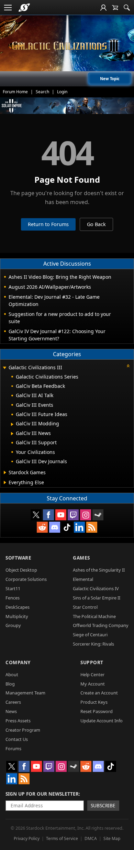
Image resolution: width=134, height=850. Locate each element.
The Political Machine (94, 616)
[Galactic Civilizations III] (67, 46)
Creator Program (22, 730)
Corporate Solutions (26, 579)
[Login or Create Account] (103, 7)
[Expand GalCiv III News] (12, 433)
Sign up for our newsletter (42, 793)
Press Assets (18, 721)
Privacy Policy (27, 838)
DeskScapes (17, 607)
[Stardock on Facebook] (48, 515)
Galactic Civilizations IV (96, 588)
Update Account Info (101, 721)
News (11, 711)
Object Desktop (21, 570)
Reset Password (96, 711)
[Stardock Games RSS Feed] (92, 527)
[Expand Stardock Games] (5, 472)
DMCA (91, 838)
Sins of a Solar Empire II (96, 598)
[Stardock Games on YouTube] (61, 515)
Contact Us (16, 739)
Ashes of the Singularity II (99, 570)
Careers (13, 702)
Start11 (12, 588)
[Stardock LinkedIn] (79, 527)
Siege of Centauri (90, 634)
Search (42, 92)
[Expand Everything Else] (5, 482)
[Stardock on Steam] (98, 515)
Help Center (92, 674)
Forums (13, 748)
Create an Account (99, 693)
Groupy (13, 625)
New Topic (110, 78)
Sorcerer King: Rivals (93, 644)
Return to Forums (48, 224)
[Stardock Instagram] (85, 515)
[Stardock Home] (24, 7)
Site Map (111, 838)
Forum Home (15, 92)
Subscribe (103, 805)
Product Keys (94, 702)
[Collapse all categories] (128, 365)
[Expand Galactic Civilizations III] (4, 368)
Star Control (85, 607)
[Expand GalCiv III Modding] (12, 424)
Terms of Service (62, 838)
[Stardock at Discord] (54, 527)
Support (91, 662)
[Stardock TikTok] (67, 527)
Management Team (25, 693)
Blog (10, 684)
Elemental (83, 579)
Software (18, 557)
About (11, 674)
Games (81, 557)
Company (18, 662)
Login (62, 92)
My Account (92, 684)
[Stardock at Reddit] (42, 527)
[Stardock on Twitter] (36, 515)
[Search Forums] (127, 7)
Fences (12, 598)
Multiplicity (16, 616)
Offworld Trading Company (101, 625)
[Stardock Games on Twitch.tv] (73, 515)
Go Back (96, 224)
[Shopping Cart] (115, 7)
